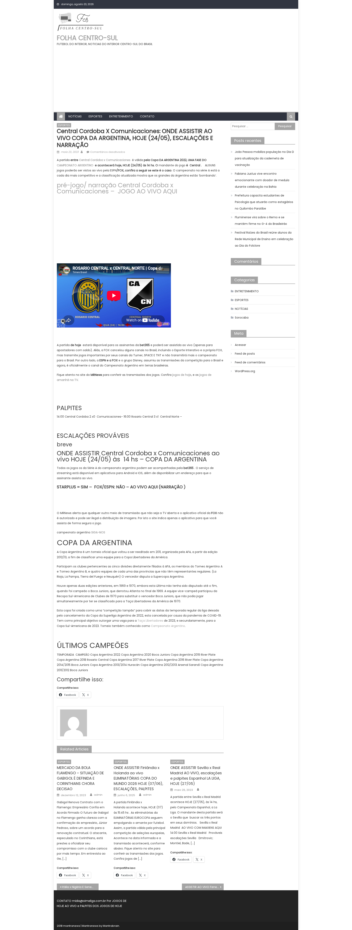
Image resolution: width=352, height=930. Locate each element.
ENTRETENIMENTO (121, 116)
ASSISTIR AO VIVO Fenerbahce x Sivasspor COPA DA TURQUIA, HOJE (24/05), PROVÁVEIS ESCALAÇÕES (204, 887)
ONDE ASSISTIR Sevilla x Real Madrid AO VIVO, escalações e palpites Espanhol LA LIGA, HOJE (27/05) (196, 775)
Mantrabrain (111, 926)
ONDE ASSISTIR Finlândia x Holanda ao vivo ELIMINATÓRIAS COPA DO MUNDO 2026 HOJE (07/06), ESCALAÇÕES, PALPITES (138, 778)
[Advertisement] (176, 77)
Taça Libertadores (150, 621)
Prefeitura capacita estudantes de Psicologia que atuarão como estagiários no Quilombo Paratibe (264, 202)
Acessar (240, 345)
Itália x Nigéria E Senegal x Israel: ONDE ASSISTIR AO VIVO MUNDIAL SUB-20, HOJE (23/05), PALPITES (80, 887)
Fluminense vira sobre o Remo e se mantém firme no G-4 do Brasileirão (261, 220)
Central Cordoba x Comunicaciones (104, 160)
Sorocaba (242, 318)
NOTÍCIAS (75, 116)
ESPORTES (95, 116)
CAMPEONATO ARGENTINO (75, 165)
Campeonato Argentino (168, 626)
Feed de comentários (250, 362)
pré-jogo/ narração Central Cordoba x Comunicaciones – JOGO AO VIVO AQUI (117, 188)
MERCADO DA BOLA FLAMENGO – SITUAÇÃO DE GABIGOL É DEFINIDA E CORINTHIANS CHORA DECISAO (80, 778)
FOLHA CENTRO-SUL (87, 37)
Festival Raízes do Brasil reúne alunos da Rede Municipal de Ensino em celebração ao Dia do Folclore (264, 239)
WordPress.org (245, 371)
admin (98, 795)
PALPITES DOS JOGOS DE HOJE (101, 906)
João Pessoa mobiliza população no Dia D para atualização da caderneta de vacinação (264, 158)
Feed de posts (245, 354)
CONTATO (147, 116)
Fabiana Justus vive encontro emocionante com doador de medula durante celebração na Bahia (262, 180)
